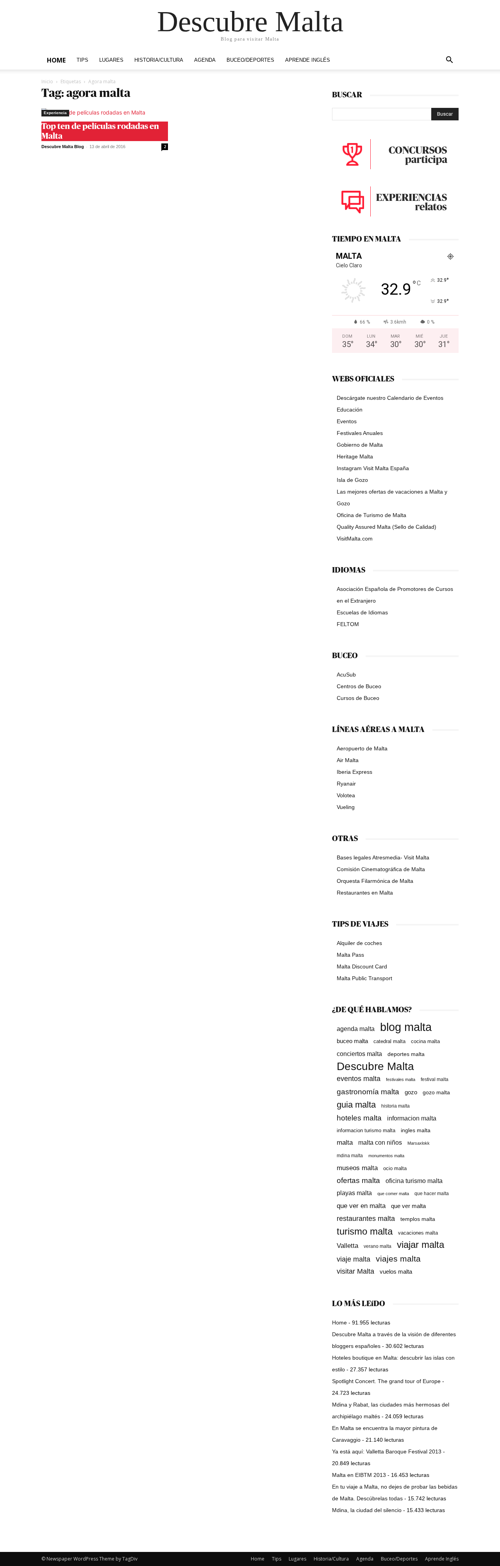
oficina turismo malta (414, 1181)
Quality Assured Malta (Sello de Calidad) (386, 527)
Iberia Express (354, 772)
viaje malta (353, 1259)
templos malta (417, 1219)
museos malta (357, 1168)
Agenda (205, 60)
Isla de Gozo (352, 480)
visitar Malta (355, 1271)
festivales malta (400, 1079)
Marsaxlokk (418, 1143)
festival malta (434, 1079)
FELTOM (348, 624)
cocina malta (425, 1041)
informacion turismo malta (366, 1130)
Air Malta (348, 760)
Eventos (347, 421)
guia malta (356, 1105)
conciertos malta (359, 1054)
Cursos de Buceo (358, 698)
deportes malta (406, 1054)
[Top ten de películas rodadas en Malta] (104, 112)
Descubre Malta (375, 1066)
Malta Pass (350, 955)
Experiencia (55, 113)
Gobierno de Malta (360, 445)
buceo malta (352, 1041)
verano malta (377, 1246)
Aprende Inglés (307, 60)
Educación (349, 409)
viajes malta (398, 1259)
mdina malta (350, 1155)
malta (345, 1142)
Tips (82, 60)
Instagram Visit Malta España (373, 468)
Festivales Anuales (360, 433)
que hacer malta (431, 1193)
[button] (449, 60)
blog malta (406, 1027)
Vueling (346, 807)
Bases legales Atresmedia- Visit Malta (383, 857)
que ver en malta (361, 1206)
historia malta (395, 1105)
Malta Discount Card (362, 966)
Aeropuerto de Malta (362, 748)
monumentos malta (386, 1155)
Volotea (346, 795)
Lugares (111, 60)
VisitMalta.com (355, 538)
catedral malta (389, 1041)
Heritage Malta (355, 456)
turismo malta (365, 1231)
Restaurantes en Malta (365, 892)
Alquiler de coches (359, 943)
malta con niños (380, 1142)
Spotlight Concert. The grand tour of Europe (386, 1381)
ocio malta (395, 1168)
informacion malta (411, 1118)
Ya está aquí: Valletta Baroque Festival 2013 (386, 1451)
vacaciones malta (418, 1233)
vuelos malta (396, 1271)
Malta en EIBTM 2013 (359, 1475)
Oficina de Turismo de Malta (371, 515)
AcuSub (346, 674)
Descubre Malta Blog (62, 146)
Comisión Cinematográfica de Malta (381, 869)
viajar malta (420, 1245)
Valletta (347, 1245)
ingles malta (415, 1130)
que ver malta (408, 1206)
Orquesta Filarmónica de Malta (375, 881)
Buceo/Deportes (250, 60)
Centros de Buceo (359, 686)
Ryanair (346, 783)
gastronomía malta (368, 1092)
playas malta (354, 1193)
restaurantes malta (366, 1218)
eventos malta (358, 1078)
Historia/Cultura (158, 60)
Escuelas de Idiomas (362, 612)
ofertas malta (358, 1180)
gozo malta (436, 1092)
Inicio (47, 81)
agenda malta (356, 1029)
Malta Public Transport (364, 978)
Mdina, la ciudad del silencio (367, 1510)
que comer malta (393, 1193)
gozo (411, 1092)
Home (56, 60)
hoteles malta (359, 1118)
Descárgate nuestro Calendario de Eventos (390, 398)
